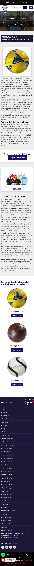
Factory (4, 412)
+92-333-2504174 (13, 538)
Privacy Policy (6, 415)
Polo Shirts (5, 501)
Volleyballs (5, 527)
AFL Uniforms (6, 442)
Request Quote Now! (17, 157)
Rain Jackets (6, 504)
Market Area (6, 435)
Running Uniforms (8, 471)
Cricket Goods (6, 517)
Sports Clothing (7, 478)
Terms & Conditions (8, 419)
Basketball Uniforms (8, 445)
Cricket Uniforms (7, 448)
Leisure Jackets (6, 497)
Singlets (4, 507)
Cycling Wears (6, 452)
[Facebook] (2, 547)
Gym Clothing (6, 488)
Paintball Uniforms (8, 465)
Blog (3, 428)
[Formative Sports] (5, 9)
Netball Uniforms (7, 461)
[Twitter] (6, 547)
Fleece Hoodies (7, 494)
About (4, 409)
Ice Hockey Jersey (7, 458)
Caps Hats (5, 491)
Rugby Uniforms (7, 468)
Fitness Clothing (7, 484)
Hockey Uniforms (7, 455)
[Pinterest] (14, 547)
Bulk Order (5, 432)
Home (4, 406)
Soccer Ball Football (8, 524)
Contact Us (5, 422)
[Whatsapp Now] (3, 555)
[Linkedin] (10, 547)
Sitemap (4, 425)
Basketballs (5, 514)
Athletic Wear (6, 481)
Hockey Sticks (6, 521)
